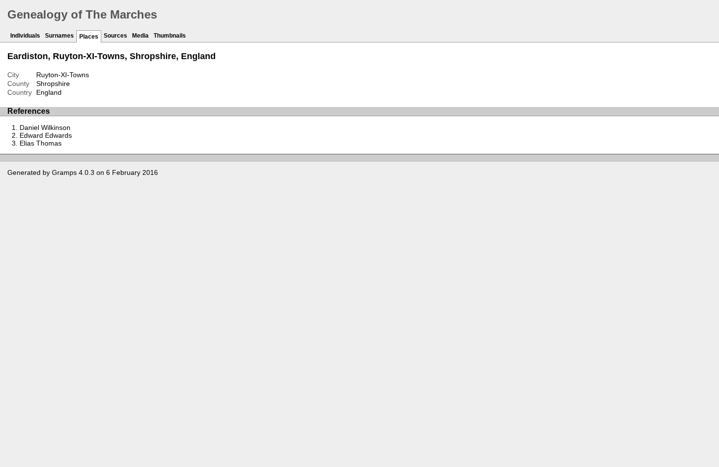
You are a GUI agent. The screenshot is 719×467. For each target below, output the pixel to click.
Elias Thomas (41, 143)
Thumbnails (170, 35)
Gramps (64, 172)
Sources (115, 35)
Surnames (59, 35)
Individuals (25, 35)
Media (140, 35)
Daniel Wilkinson (45, 127)
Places (88, 36)
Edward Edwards (46, 135)
